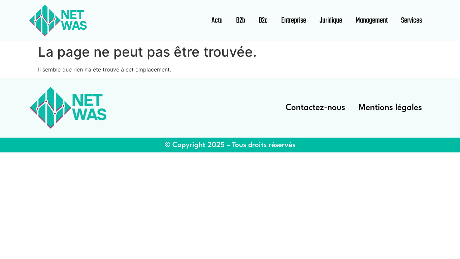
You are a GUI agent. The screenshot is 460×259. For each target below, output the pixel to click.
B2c (263, 21)
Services (411, 21)
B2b (240, 21)
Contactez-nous (315, 108)
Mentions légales (390, 108)
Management (372, 21)
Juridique (331, 21)
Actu (217, 21)
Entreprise (293, 21)
